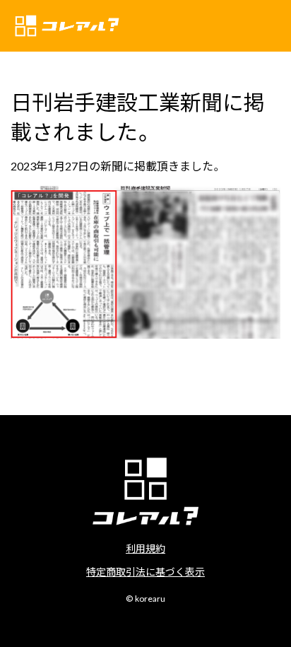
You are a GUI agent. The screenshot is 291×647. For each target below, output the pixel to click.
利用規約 (145, 548)
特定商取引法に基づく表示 (145, 571)
